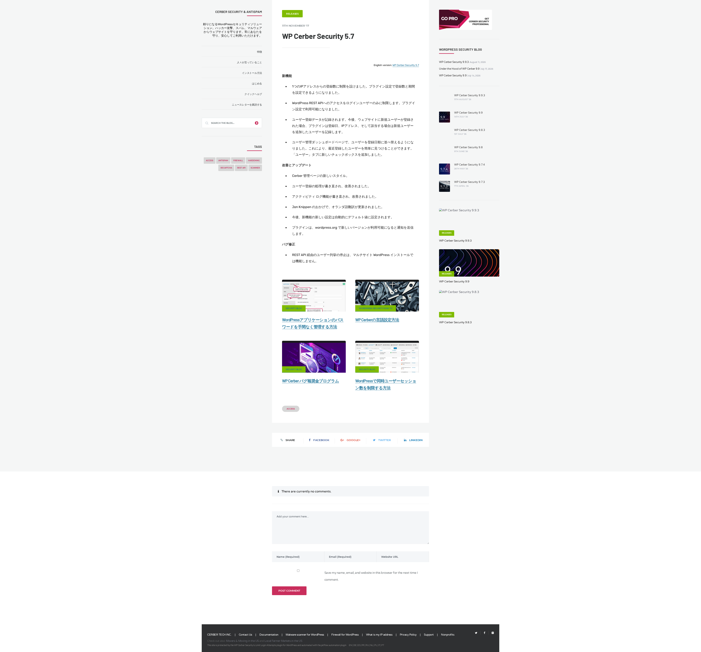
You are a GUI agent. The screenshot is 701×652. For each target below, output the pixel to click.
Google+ (354, 440)
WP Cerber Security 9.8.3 (469, 130)
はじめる (257, 83)
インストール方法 (252, 73)
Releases (292, 13)
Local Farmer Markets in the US (283, 641)
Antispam (223, 160)
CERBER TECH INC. (219, 634)
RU (367, 645)
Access (209, 160)
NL (371, 645)
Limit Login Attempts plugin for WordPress (276, 645)
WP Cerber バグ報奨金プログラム (310, 380)
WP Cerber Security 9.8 (468, 147)
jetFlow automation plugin (333, 645)
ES (359, 645)
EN (350, 645)
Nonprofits (447, 634)
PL (375, 645)
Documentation (268, 634)
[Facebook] (484, 632)
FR (363, 645)
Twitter (384, 440)
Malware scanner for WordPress (305, 634)
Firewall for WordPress (345, 634)
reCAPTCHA (226, 168)
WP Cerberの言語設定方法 (377, 319)
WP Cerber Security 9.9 (453, 75)
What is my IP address (379, 634)
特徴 (259, 51)
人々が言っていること (249, 62)
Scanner (255, 168)
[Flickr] (491, 632)
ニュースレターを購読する (247, 104)
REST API (241, 168)
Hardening (254, 160)
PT (382, 645)
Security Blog (294, 308)
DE (354, 645)
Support (429, 634)
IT (379, 645)
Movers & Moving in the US (242, 641)
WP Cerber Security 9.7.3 (469, 182)
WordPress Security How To (375, 308)
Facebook (321, 440)
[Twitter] (476, 632)
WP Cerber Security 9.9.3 (454, 62)
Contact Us (245, 634)
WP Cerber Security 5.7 (405, 65)
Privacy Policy (408, 634)
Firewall (238, 160)
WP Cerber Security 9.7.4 (469, 164)
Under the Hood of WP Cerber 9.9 (459, 68)
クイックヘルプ (253, 94)
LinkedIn (416, 440)
